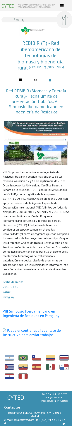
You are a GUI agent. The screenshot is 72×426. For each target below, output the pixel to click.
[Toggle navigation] (62, 5)
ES (35, 79)
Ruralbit (64, 400)
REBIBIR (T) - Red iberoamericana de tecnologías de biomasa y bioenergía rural (41, 55)
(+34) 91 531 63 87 (50, 420)
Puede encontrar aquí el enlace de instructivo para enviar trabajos (32, 332)
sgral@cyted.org (19, 420)
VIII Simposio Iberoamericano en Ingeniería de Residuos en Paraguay (31, 313)
